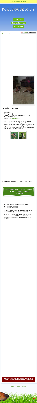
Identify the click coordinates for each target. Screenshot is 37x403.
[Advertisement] (18, 54)
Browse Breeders (18, 23)
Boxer (10, 33)
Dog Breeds (5, 33)
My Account (18, 26)
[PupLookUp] (18, 11)
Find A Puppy (18, 19)
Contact (24, 386)
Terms (18, 386)
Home (12, 386)
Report (25, 32)
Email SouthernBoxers (14, 118)
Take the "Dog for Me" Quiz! (18, 1)
